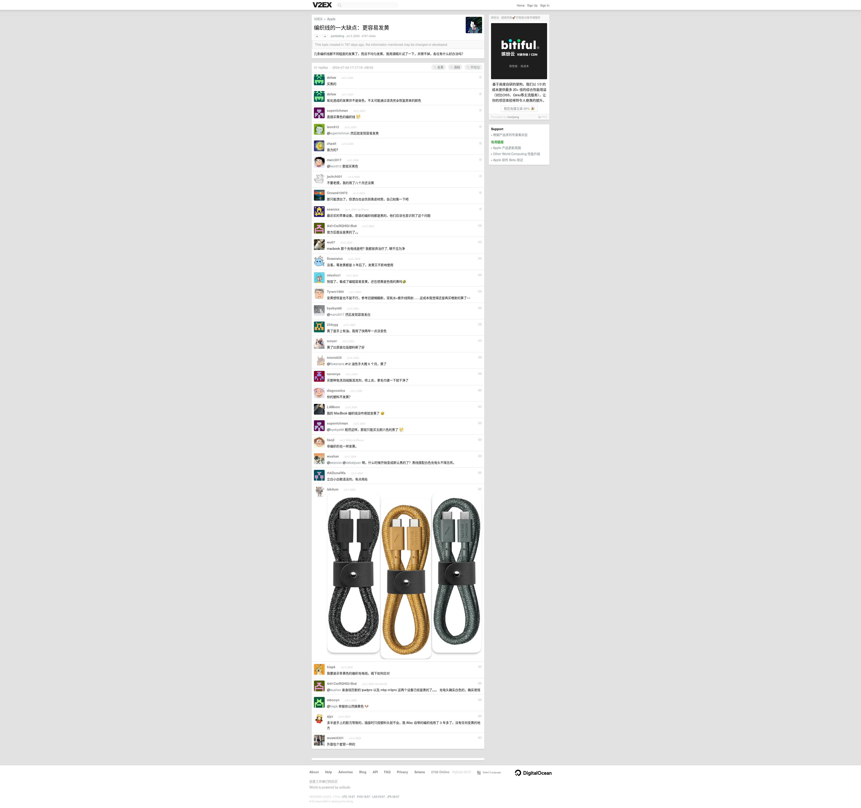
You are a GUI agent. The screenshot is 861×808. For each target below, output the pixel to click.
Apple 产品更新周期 (507, 147)
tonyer (332, 341)
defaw (331, 77)
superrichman (337, 110)
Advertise (345, 772)
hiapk (331, 667)
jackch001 (334, 176)
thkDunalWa (336, 473)
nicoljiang (513, 117)
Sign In (544, 5)
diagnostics (336, 390)
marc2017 (334, 160)
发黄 (440, 67)
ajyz (330, 716)
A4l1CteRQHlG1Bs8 (342, 225)
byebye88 (334, 308)
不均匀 (475, 67)
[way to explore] (323, 5)
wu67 (331, 242)
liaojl (330, 440)
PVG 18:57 (363, 796)
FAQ (387, 772)
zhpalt (331, 143)
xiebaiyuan (353, 462)
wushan (333, 456)
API (375, 772)
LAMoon (333, 407)
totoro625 (334, 357)
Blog (362, 772)
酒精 (456, 67)
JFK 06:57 (393, 796)
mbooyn (333, 700)
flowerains (335, 258)
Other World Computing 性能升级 (516, 153)
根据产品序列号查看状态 (510, 134)
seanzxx (333, 209)
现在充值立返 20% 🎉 (519, 108)
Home (520, 5)
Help (328, 772)
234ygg (332, 324)
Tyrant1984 (335, 291)
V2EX (318, 18)
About (314, 772)
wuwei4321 (335, 738)
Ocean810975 (337, 193)
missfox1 (334, 275)
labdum (332, 489)
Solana (419, 772)
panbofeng (337, 36)
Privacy (402, 772)
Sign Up (532, 5)
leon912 (333, 127)
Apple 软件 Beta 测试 (508, 160)
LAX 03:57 (378, 796)
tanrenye (333, 374)
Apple (331, 18)
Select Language (491, 772)
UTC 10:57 (348, 796)
